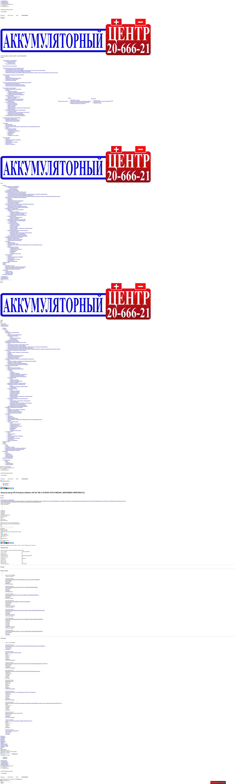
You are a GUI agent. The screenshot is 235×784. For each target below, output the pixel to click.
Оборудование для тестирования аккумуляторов (18, 207)
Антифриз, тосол (13, 250)
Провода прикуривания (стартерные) (15, 200)
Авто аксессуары (9, 254)
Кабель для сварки (14, 226)
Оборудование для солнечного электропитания (18, 230)
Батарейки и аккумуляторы (13, 238)
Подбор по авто (13, 188)
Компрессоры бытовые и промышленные (17, 220)
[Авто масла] (30, 122)
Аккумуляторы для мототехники (12, 190)
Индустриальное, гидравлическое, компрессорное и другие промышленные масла (25, 244)
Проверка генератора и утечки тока (12, 269)
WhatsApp (6, 484)
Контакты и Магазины (7, 274)
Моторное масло (11, 242)
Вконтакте (6, 483)
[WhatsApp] (10, 488)
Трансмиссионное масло (13, 243)
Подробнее (7, 582)
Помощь (2, 742)
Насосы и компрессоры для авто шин (15, 209)
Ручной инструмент (12, 216)
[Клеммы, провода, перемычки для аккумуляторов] (30, 73)
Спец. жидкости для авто (13, 246)
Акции (4, 263)
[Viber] (8, 488)
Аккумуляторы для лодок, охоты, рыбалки (17, 193)
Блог (1, 748)
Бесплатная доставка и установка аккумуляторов (15, 266)
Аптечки (10, 255)
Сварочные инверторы (13, 222)
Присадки (12, 252)
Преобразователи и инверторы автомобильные (17, 235)
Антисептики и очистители (16, 249)
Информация (3, 741)
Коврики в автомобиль (12, 261)
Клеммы (9, 198)
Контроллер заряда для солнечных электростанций (21, 232)
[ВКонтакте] (1, 488)
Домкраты (10, 210)
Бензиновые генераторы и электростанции (17, 219)
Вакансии (2, 738)
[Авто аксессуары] (30, 136)
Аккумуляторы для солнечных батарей (18, 234)
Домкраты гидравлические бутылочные (18, 212)
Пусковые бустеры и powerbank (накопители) (17, 206)
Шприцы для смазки (14, 218)
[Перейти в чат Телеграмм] (14, 15)
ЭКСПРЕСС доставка (10, 265)
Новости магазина (6, 752)
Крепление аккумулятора (13, 202)
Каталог (4, 185)
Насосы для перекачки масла (16, 217)
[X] (6, 488)
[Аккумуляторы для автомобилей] (30, 59)
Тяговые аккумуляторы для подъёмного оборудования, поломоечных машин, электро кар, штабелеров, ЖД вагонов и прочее (34, 196)
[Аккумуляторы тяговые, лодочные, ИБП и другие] (30, 67)
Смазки (9, 245)
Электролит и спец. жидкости (14, 201)
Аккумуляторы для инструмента (14, 240)
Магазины (2, 739)
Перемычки (10, 199)
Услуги (4, 264)
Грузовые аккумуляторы (13, 189)
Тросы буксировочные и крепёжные (15, 256)
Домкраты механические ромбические (18, 215)
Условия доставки (9, 272)
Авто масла (8, 241)
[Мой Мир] (4, 488)
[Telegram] (13, 488)
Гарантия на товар (9, 273)
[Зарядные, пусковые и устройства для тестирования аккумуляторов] (30, 81)
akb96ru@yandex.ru (6, 481)
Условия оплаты (8, 271)
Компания (2, 736)
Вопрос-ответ (3, 749)
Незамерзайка (13, 251)
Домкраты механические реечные (17, 213)
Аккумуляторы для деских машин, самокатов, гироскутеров (20, 195)
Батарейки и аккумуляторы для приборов (14, 237)
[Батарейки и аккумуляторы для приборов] (30, 116)
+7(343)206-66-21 (4, 1)
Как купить (5, 270)
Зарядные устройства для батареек (15, 239)
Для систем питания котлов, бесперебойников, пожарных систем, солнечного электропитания (27, 194)
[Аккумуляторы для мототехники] (30, 64)
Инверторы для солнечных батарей (17, 233)
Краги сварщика (13, 229)
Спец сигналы (11, 260)
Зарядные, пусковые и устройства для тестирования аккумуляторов (19, 204)
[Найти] (0, 281)
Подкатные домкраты (14, 211)
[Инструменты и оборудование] (30, 86)
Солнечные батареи (14, 231)
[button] (218, 782)
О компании (3, 737)
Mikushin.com (19, 779)
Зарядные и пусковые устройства (15, 205)
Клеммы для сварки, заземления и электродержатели (21, 228)
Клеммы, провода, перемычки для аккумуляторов (16, 197)
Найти (2, 782)
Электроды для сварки (15, 224)
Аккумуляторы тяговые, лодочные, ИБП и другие (16, 191)
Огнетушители (11, 257)
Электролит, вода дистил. (15, 253)
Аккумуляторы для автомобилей (12, 186)
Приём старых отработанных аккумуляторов (14, 267)
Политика (2, 740)
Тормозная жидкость (14, 248)
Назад (6, 330)
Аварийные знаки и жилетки (14, 259)
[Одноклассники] (3, 488)
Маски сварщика (13, 227)
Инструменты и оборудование (12, 208)
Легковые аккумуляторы (13, 187)
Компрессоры (13, 221)
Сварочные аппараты (14, 223)
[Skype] (11, 488)
